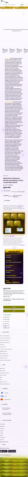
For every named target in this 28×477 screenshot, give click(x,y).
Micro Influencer (4, 353)
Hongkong (2, 424)
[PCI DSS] (3, 458)
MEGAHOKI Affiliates (4, 384)
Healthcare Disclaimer (5, 360)
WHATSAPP (15, 471)
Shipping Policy (3, 351)
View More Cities (4, 442)
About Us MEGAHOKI (5, 335)
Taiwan (1, 433)
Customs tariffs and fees (6, 349)
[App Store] (4, 451)
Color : (7, 200)
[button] (24, 14)
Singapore (2, 426)
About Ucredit (3, 381)
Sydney (1, 430)
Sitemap (2, 344)
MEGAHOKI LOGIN (9, 102)
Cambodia (2, 437)
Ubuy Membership (4, 355)
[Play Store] (12, 451)
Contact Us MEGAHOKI (5, 338)
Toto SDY (2, 428)
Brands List (2, 370)
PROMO (15, 460)
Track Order (3, 347)
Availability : (6, 196)
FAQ (1, 379)
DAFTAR (21, 6)
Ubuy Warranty (3, 358)
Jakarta (2, 439)
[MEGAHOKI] (6, 2)
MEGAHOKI (7, 58)
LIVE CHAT (14, 474)
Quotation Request (4, 340)
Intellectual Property (5, 342)
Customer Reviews (4, 373)
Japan (1, 435)
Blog (1, 377)
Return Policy (3, 375)
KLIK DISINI (22, 245)
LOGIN (7, 6)
